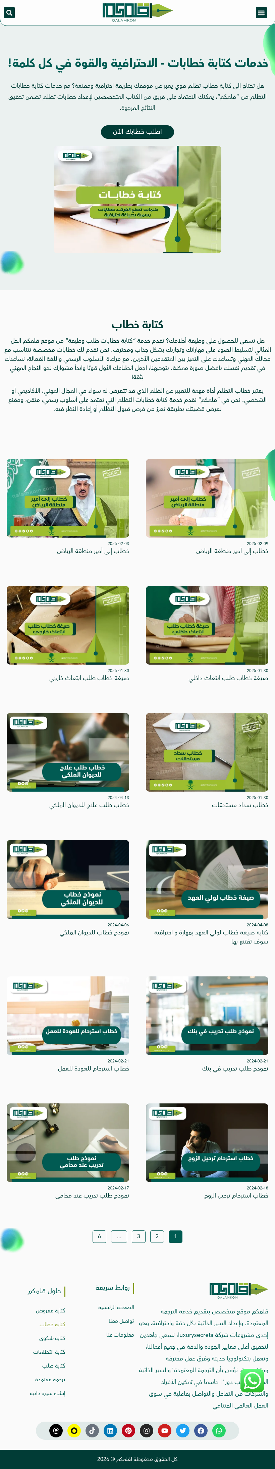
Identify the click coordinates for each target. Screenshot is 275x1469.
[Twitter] (182, 1430)
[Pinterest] (128, 1430)
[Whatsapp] (219, 1430)
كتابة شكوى (52, 1338)
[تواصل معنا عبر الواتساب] (252, 1391)
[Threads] (56, 1430)
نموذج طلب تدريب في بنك (235, 1068)
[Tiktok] (92, 1430)
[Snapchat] (74, 1430)
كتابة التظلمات (49, 1352)
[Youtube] (164, 1430)
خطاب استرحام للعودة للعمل (93, 1068)
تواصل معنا (121, 1321)
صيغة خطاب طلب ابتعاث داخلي (228, 678)
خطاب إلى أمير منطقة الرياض (232, 551)
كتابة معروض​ (50, 1311)
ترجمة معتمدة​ (50, 1380)
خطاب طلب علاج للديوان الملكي (89, 805)
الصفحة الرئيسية (116, 1307)
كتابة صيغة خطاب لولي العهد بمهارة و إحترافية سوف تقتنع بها (211, 937)
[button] (261, 12)
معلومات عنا (120, 1335)
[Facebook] (201, 1430)
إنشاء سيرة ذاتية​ (47, 1393)
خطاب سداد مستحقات (240, 805)
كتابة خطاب (52, 1324)
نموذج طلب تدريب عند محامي (92, 1195)
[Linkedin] (110, 1430)
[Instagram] (146, 1430)
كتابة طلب (53, 1366)
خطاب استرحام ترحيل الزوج (236, 1195)
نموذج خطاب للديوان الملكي (94, 932)
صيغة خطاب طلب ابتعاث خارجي (89, 678)
